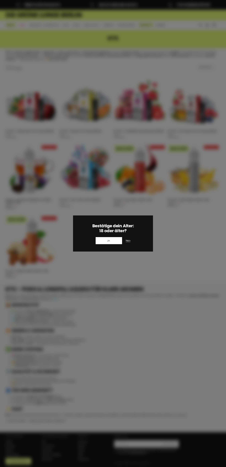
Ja (109, 240)
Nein (128, 240)
